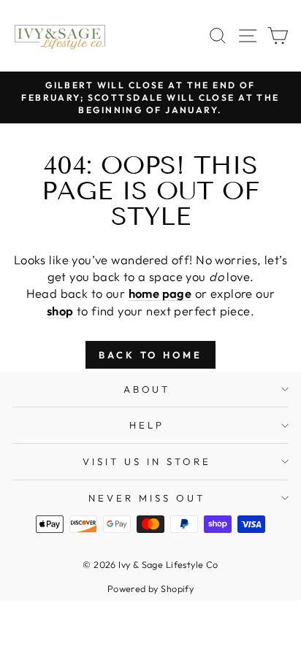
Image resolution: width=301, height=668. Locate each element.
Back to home (150, 355)
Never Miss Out (146, 498)
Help (146, 425)
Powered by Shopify (150, 588)
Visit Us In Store (147, 461)
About (147, 389)
